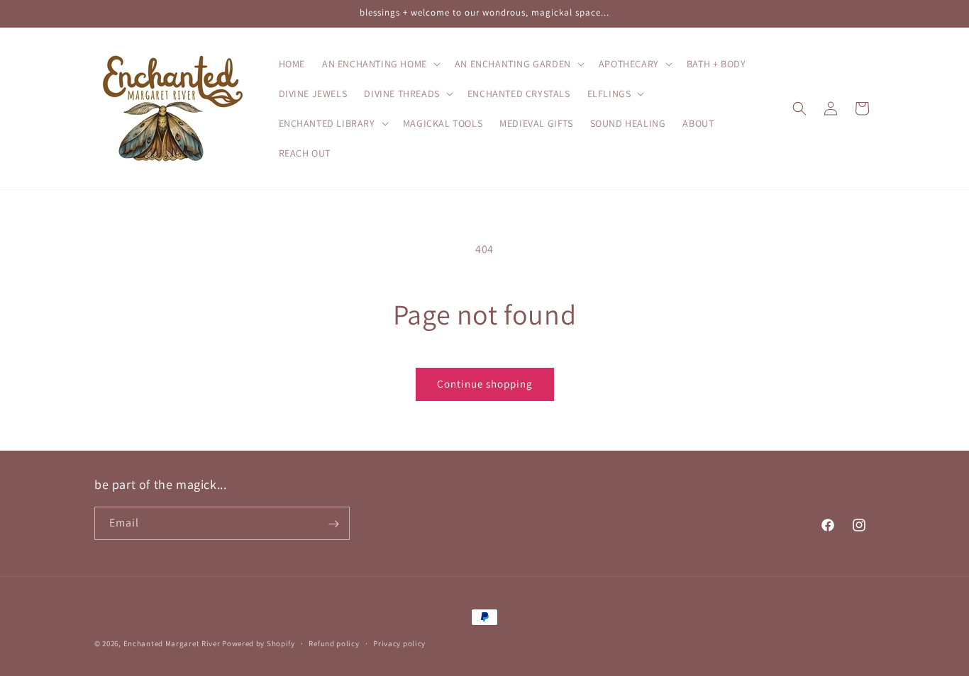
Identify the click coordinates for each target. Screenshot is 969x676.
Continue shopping (485, 383)
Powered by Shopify (258, 643)
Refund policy (334, 643)
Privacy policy (399, 643)
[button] (380, 64)
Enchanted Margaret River (172, 643)
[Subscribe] (333, 524)
